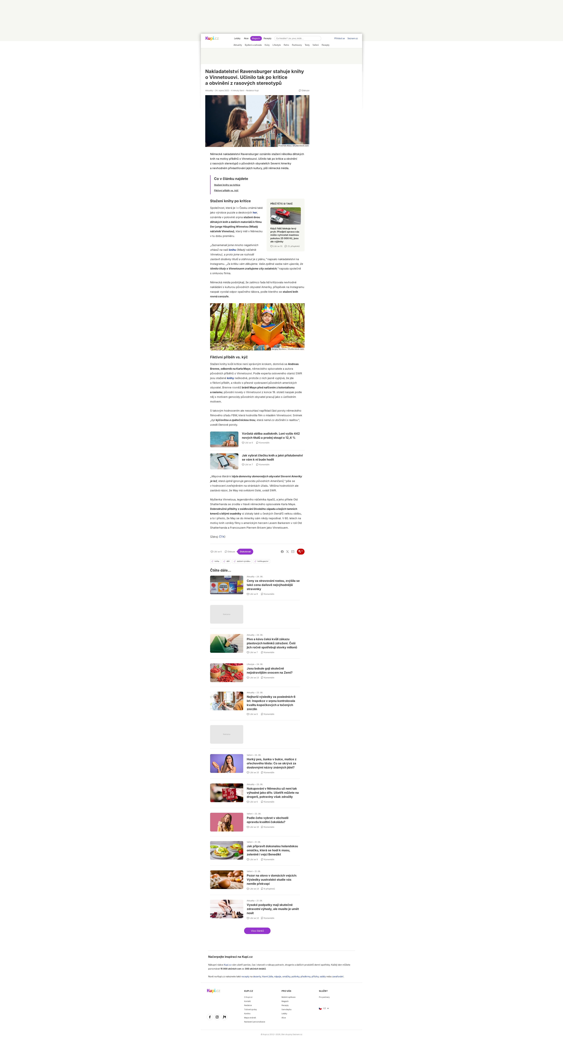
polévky (295, 976)
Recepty (267, 38)
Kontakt (247, 1001)
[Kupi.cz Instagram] (217, 1017)
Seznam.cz (352, 38)
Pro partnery (324, 997)
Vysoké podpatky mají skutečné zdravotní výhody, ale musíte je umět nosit (255, 908)
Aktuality (209, 90)
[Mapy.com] (224, 1017)
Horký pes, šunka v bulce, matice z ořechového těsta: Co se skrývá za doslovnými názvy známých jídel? (255, 762)
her (255, 212)
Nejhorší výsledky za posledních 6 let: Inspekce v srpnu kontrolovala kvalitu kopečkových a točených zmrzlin (255, 702)
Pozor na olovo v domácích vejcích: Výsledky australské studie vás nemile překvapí (255, 879)
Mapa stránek (250, 1018)
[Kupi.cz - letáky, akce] (212, 38)
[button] (257, 931)
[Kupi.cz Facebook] (210, 1017)
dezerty (257, 976)
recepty (245, 976)
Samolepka (286, 1009)
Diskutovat (245, 551)
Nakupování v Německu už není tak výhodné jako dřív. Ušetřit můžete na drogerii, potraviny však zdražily (255, 792)
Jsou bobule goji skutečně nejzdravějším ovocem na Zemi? (255, 671)
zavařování (337, 976)
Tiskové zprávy (250, 1009)
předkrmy (305, 976)
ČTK (221, 536)
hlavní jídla (267, 976)
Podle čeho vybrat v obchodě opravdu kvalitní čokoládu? (255, 821)
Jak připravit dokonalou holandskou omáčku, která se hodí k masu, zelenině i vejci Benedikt (255, 849)
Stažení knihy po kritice (227, 184)
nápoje (277, 976)
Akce (246, 38)
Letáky (237, 38)
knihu (232, 249)
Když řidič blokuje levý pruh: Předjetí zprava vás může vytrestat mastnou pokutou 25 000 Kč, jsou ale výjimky (285, 223)
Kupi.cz (247, 957)
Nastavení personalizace (254, 1022)
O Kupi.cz (248, 997)
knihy (230, 378)
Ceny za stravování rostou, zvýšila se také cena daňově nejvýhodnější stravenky (255, 584)
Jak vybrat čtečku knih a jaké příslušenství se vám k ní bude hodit (257, 457)
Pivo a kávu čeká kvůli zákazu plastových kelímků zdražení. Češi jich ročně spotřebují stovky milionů (255, 642)
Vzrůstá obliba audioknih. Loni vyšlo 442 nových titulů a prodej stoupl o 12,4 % (257, 437)
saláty (323, 976)
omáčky (286, 976)
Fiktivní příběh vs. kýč (226, 190)
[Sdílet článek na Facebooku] (282, 551)
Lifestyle (250, 664)
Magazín (256, 38)
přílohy (315, 976)
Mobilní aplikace (288, 997)
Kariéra (247, 1013)
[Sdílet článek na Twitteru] (287, 551)
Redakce (248, 1005)
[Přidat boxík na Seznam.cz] (301, 552)
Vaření (249, 755)
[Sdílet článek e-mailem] (293, 551)
